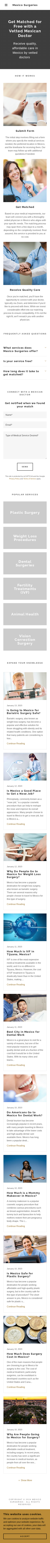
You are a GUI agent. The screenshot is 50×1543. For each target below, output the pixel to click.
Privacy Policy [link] (14, 479)
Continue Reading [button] (16, 743)
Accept (25, 1536)
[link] (25, 5)
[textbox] (25, 415)
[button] (4, 5)
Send (25, 467)
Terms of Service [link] (29, 479)
